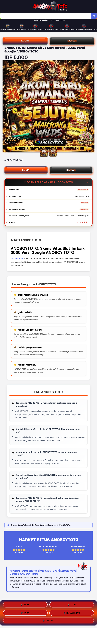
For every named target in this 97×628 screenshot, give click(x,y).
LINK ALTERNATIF (73, 612)
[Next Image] (92, 107)
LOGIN (25, 40)
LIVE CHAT (50, 619)
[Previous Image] (5, 107)
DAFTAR (72, 40)
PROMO (27, 605)
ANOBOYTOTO (17, 258)
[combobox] (46, 16)
